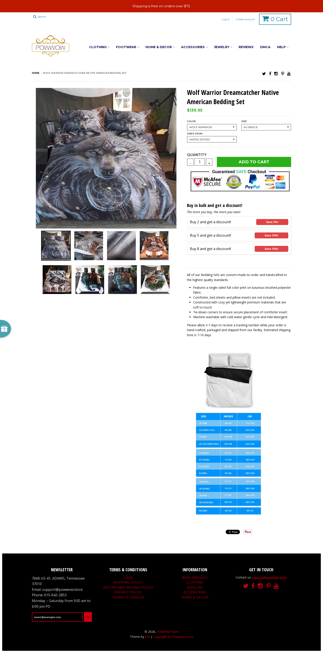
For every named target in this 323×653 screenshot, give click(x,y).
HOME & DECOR (158, 47)
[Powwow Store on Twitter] (264, 73)
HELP (281, 47)
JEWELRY (221, 47)
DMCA (265, 47)
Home (35, 73)
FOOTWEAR (126, 47)
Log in (226, 19)
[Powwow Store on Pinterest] (282, 73)
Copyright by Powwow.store (173, 637)
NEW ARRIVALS (194, 578)
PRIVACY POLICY (128, 592)
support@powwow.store (269, 577)
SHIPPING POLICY (128, 582)
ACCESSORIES (193, 47)
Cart (279, 19)
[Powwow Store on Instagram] (276, 73)
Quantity (197, 155)
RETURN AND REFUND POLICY (128, 588)
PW (147, 637)
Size (244, 121)
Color (191, 121)
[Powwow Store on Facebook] (270, 73)
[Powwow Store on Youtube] (289, 73)
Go (88, 617)
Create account (245, 19)
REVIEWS (246, 47)
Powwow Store (168, 631)
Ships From (194, 133)
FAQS (128, 578)
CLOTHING (98, 47)
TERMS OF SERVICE (128, 597)
